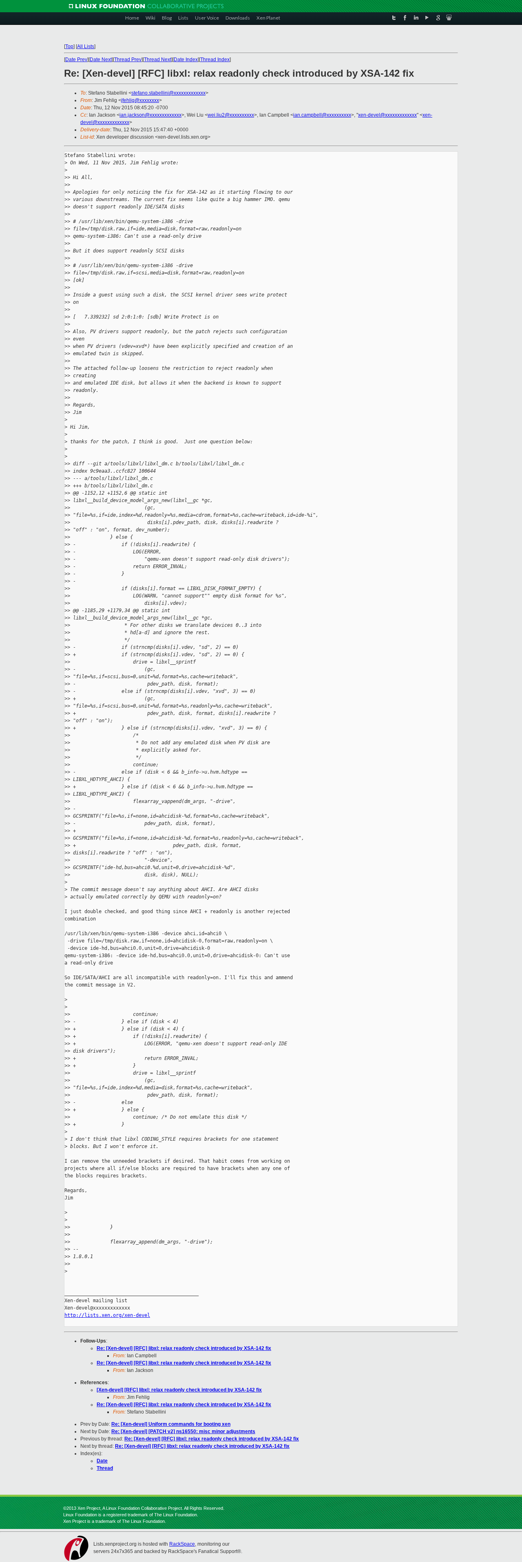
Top (69, 46)
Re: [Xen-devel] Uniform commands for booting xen (170, 1424)
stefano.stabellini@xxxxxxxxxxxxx (168, 93)
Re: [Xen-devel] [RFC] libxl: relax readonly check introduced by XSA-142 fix (184, 1348)
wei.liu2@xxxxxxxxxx (231, 115)
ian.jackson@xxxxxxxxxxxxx (150, 115)
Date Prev (76, 59)
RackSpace (182, 1544)
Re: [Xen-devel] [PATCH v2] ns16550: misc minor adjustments (183, 1431)
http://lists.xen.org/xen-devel (107, 1315)
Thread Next (157, 59)
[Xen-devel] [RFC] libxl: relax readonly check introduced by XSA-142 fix (179, 1390)
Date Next (101, 59)
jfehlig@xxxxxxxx (140, 100)
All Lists (85, 46)
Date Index (186, 59)
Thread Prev (128, 59)
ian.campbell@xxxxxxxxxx (322, 115)
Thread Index (215, 59)
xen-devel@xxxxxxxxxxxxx (387, 115)
